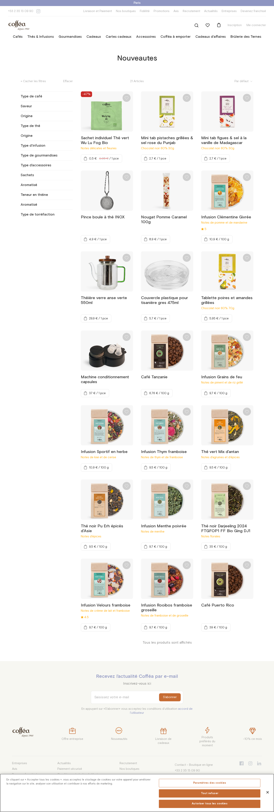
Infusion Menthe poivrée (163, 526)
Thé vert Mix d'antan (220, 451)
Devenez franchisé (253, 11)
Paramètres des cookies (209, 783)
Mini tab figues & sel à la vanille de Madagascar (224, 140)
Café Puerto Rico (217, 605)
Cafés (17, 37)
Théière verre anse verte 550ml (104, 300)
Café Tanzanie (154, 377)
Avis (176, 11)
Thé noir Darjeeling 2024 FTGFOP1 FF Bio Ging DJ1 (225, 528)
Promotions (161, 11)
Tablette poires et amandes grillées (227, 300)
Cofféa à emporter (175, 37)
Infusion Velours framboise (105, 605)
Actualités (211, 11)
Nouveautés (119, 739)
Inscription (235, 25)
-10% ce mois (252, 739)
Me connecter (256, 25)
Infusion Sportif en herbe (104, 451)
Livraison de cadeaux (163, 741)
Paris (137, 3)
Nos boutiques (126, 11)
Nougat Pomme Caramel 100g (164, 219)
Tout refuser (209, 793)
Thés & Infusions (40, 37)
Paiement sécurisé (69, 769)
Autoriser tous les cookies (209, 803)
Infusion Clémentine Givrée (226, 217)
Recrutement (191, 11)
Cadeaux (93, 37)
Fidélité (145, 11)
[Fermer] (267, 792)
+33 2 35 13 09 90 (20, 11)
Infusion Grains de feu (221, 377)
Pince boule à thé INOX (103, 217)
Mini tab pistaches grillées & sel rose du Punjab (167, 140)
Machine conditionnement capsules (105, 379)
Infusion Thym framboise (164, 451)
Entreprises (229, 11)
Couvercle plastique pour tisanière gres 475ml (164, 300)
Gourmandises (70, 37)
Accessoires (146, 37)
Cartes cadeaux (118, 37)
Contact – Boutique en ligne (194, 765)
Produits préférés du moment (207, 741)
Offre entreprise (72, 739)
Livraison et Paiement (97, 11)
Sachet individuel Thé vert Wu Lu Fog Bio (105, 140)
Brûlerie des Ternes (245, 37)
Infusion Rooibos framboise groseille (166, 608)
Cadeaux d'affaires (210, 37)
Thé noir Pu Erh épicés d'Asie (102, 528)
